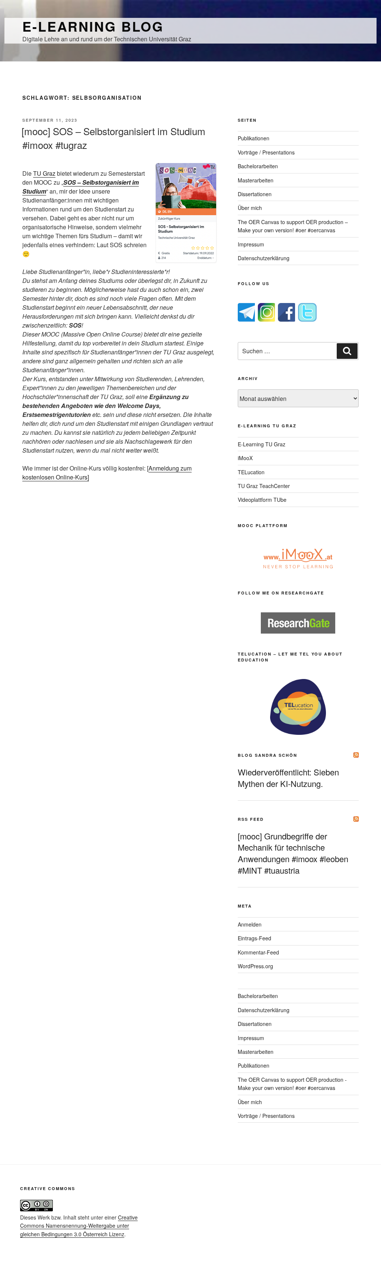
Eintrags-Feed (254, 938)
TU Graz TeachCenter (264, 486)
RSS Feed (251, 819)
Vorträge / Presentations (266, 152)
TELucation (251, 472)
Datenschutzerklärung (263, 258)
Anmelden (250, 924)
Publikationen (253, 138)
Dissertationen (255, 194)
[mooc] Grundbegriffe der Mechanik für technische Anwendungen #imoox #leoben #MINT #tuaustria (293, 853)
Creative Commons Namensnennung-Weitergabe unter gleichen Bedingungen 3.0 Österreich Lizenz (79, 1226)
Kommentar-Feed (258, 952)
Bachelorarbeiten (258, 166)
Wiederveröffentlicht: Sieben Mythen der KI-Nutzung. (288, 777)
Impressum (251, 244)
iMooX (245, 458)
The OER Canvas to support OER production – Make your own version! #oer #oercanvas (293, 226)
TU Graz (44, 173)
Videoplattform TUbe (262, 499)
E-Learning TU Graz (261, 444)
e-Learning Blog (93, 26)
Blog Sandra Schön (267, 755)
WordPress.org (255, 966)
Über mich (250, 207)
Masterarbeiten (255, 180)
